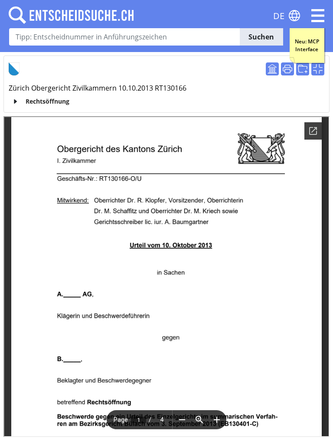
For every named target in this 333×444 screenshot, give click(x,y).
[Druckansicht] (287, 68)
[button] (317, 15)
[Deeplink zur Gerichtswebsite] (272, 68)
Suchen (261, 37)
